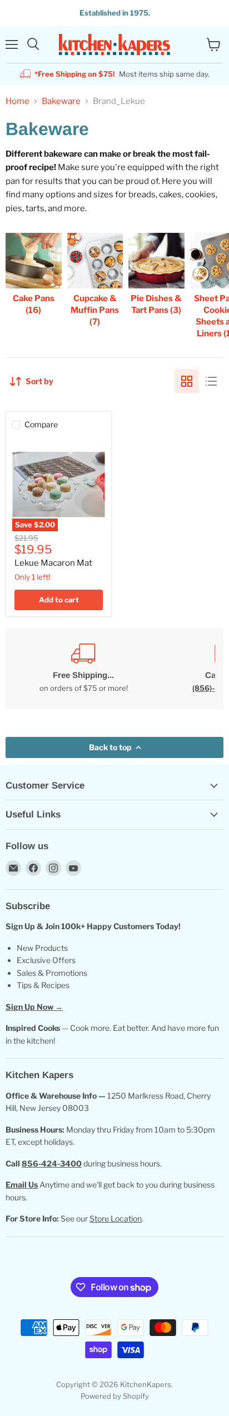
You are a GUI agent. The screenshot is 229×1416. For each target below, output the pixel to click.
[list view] (211, 381)
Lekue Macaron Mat (53, 563)
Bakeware (61, 101)
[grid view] (187, 381)
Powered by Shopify (115, 1396)
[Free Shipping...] (83, 668)
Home (17, 101)
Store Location (115, 1218)
